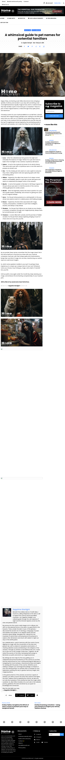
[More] (37, 695)
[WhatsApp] (44, 46)
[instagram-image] (4, 722)
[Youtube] (42, 742)
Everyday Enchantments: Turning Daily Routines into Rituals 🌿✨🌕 (53, 133)
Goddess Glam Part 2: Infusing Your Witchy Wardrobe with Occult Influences (54, 161)
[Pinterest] (32, 46)
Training (51, 168)
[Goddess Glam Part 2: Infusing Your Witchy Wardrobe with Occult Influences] (46, 157)
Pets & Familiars (36, 30)
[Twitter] (28, 46)
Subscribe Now (54, 116)
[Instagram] (35, 737)
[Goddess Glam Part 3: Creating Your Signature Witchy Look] (46, 139)
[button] (63, 3)
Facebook (38, 734)
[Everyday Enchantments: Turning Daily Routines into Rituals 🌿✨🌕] (46, 129)
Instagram (38, 737)
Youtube (46, 742)
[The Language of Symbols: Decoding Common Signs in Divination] (46, 167)
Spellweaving (53, 130)
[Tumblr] (40, 46)
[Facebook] (24, 46)
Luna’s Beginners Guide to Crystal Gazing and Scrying (53, 152)
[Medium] (35, 740)
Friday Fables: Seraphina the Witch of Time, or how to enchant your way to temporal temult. (15, 706)
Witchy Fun (27, 30)
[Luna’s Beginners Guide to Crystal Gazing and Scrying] (46, 149)
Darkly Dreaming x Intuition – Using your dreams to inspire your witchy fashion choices (47, 706)
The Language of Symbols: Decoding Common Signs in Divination (53, 171)
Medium (38, 739)
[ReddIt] (36, 46)
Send (62, 734)
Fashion (51, 140)
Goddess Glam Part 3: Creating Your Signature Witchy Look (52, 143)
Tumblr (37, 742)
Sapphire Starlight (27, 42)
